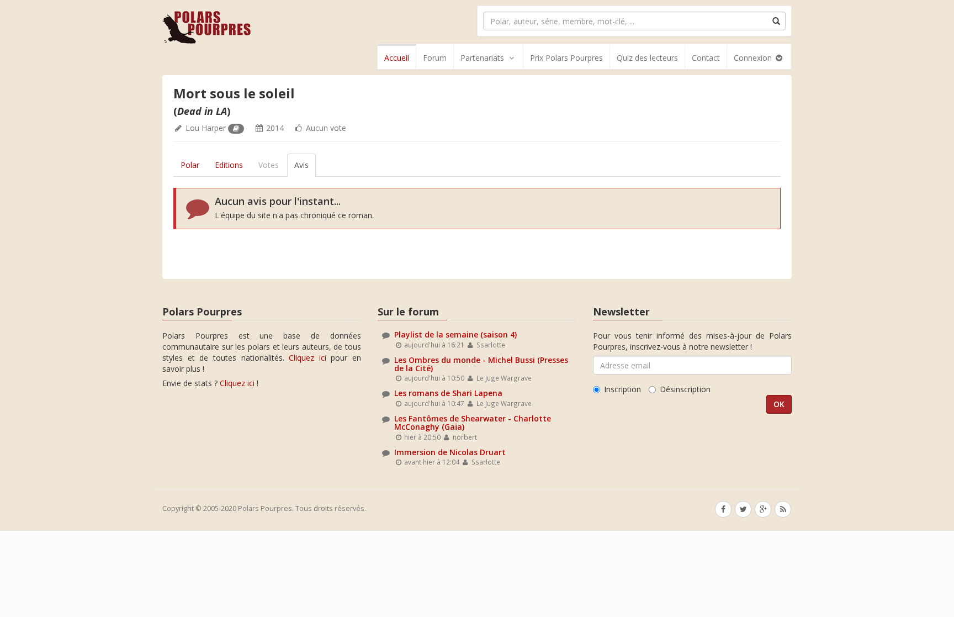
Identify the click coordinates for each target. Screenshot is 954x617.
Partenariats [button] (482, 57)
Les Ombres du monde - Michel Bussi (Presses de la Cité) (481, 364)
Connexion (754, 57)
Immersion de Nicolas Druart (450, 452)
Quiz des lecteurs (647, 57)
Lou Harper (206, 128)
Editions (229, 165)
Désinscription (685, 389)
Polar (190, 165)
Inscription (622, 389)
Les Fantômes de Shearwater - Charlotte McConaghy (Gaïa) (472, 422)
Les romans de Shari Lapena (448, 393)
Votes (268, 165)
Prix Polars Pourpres (566, 57)
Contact (706, 57)
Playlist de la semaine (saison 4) (455, 334)
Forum (435, 57)
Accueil (396, 57)
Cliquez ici (307, 357)
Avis (301, 165)
